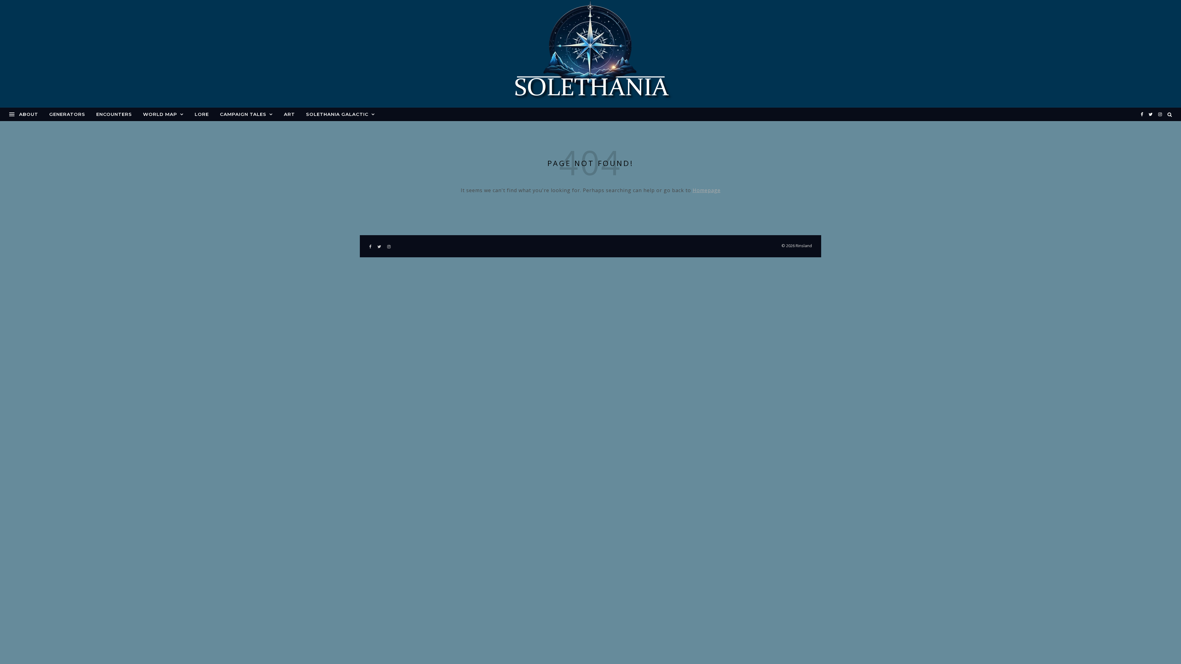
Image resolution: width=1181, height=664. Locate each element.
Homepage (707, 190)
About (28, 114)
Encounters (114, 114)
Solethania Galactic (337, 114)
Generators (67, 114)
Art (289, 114)
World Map (160, 114)
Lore (202, 114)
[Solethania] (590, 54)
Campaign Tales (243, 114)
